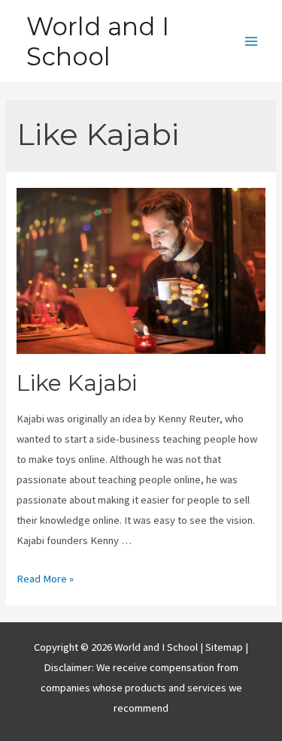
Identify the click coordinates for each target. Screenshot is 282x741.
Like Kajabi (77, 383)
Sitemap (225, 647)
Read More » (45, 578)
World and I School (97, 41)
